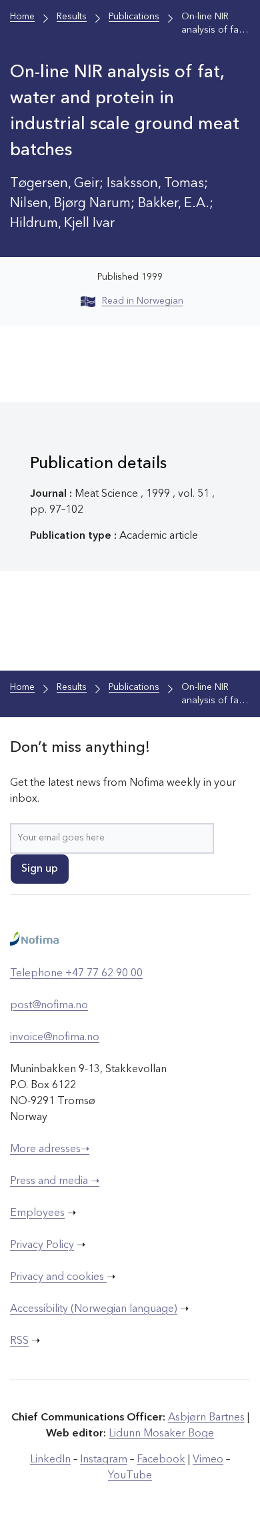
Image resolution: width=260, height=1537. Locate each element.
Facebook (161, 1459)
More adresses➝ (49, 1149)
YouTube (130, 1475)
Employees (37, 1213)
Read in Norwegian (142, 301)
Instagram (103, 1459)
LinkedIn (50, 1459)
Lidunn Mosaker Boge (161, 1433)
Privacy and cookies (58, 1277)
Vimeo (208, 1459)
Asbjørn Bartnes (206, 1417)
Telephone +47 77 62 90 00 (76, 973)
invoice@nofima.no (54, 1037)
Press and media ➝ (54, 1181)
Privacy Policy (42, 1245)
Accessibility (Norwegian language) (93, 1309)
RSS (19, 1341)
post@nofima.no (49, 1005)
